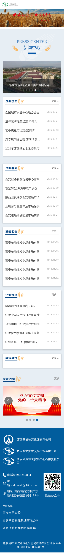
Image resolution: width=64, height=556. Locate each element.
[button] (24, 90)
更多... (55, 101)
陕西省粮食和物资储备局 (19, 527)
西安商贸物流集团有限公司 (21, 520)
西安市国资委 (12, 512)
